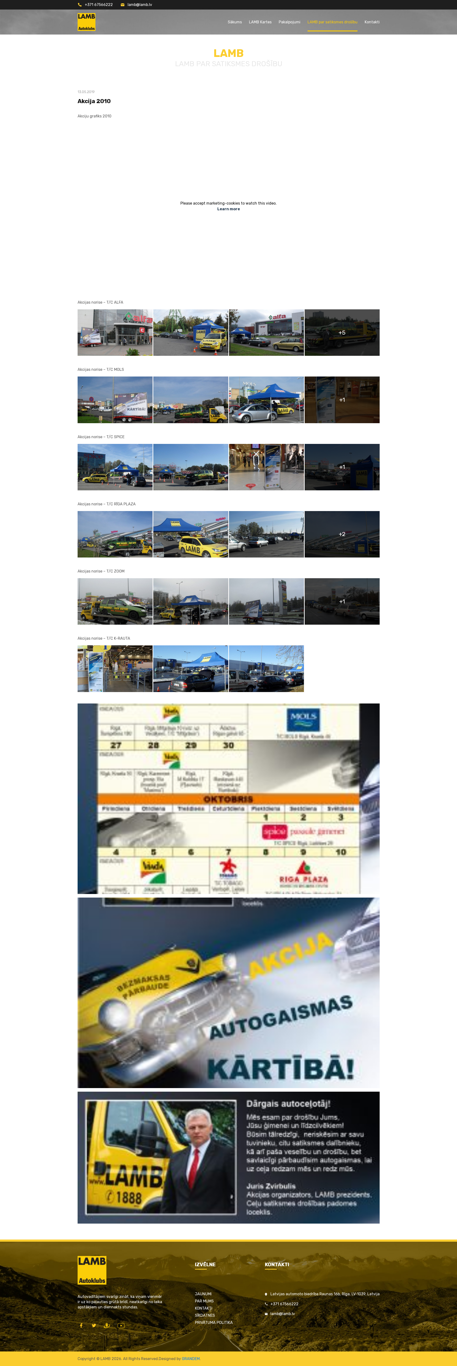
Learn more (228, 209)
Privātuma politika (214, 1322)
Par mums (204, 1301)
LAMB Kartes (260, 22)
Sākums (235, 22)
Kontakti (372, 22)
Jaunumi (203, 1294)
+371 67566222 (99, 4)
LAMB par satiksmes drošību (333, 22)
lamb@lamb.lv (140, 4)
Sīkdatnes (205, 1315)
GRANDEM (191, 1358)
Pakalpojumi (289, 22)
